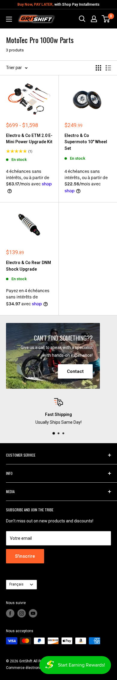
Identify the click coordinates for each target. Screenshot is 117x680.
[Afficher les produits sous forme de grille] (98, 68)
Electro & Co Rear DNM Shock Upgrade (28, 266)
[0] (106, 18)
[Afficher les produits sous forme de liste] (108, 68)
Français (16, 584)
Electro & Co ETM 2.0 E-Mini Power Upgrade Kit (29, 138)
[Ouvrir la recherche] (82, 19)
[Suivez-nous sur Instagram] (21, 613)
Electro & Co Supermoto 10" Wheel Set (85, 142)
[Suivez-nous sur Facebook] (10, 613)
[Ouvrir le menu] (9, 19)
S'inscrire (25, 556)
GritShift (25, 661)
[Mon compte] (94, 19)
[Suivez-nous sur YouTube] (33, 613)
